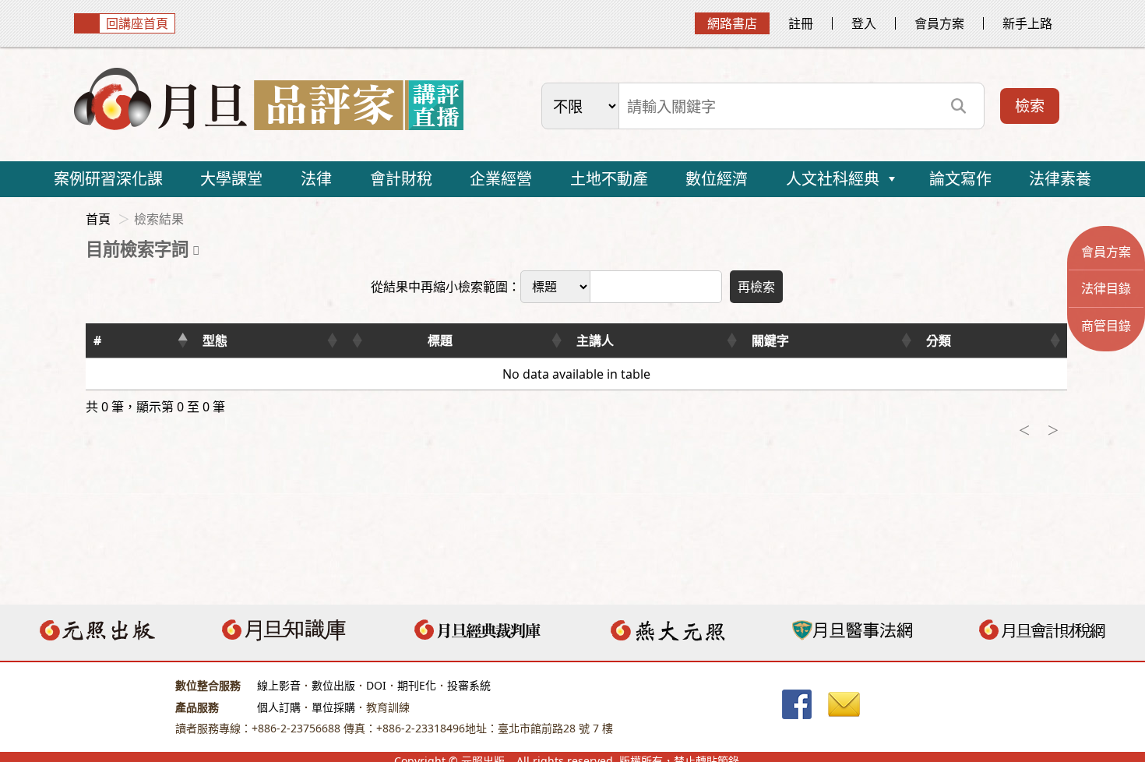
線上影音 (279, 685)
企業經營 (501, 178)
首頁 (98, 219)
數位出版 (333, 685)
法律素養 (1060, 178)
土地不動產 (609, 178)
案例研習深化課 (108, 178)
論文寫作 (960, 178)
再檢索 (756, 286)
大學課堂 (231, 178)
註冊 (800, 23)
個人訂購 (279, 707)
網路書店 (732, 23)
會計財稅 (401, 178)
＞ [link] (1053, 430)
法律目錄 (1106, 288)
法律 (316, 178)
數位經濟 (716, 178)
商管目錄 (1106, 325)
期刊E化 (416, 685)
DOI (376, 685)
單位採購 (333, 707)
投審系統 (469, 685)
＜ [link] (1024, 430)
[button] (182, 340)
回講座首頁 (137, 23)
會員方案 (939, 23)
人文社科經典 (832, 178)
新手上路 (1027, 23)
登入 (863, 23)
